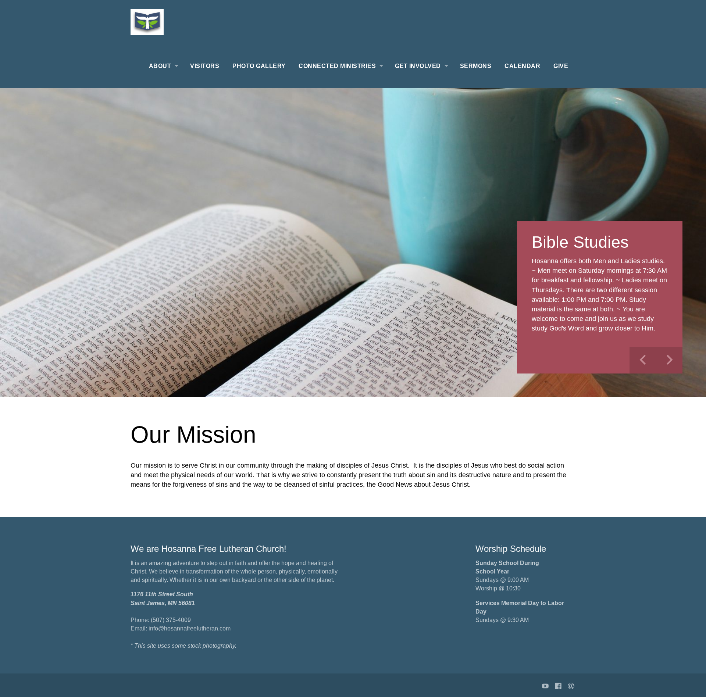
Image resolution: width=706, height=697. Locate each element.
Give (560, 66)
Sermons (475, 66)
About (160, 66)
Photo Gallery (258, 66)
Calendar (522, 66)
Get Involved (418, 66)
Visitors (204, 66)
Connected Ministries (337, 66)
